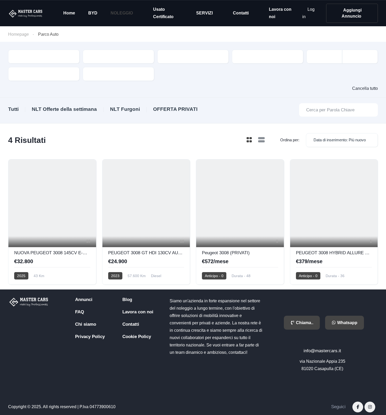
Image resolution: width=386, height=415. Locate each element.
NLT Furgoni (125, 109)
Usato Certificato (163, 13)
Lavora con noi (280, 13)
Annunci (83, 299)
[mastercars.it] (26, 13)
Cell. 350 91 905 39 (322, 341)
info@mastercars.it (322, 350)
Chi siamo (85, 324)
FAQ (79, 311)
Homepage (18, 34)
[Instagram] (369, 407)
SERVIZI (204, 13)
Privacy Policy (90, 336)
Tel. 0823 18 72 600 (322, 301)
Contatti (241, 13)
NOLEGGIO (122, 13)
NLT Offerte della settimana (64, 109)
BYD (92, 13)
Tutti (13, 109)
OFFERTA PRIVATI (175, 109)
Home (69, 13)
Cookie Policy (136, 336)
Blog (127, 299)
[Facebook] (357, 407)
